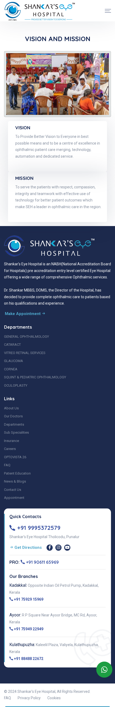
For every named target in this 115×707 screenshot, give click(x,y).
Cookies (54, 698)
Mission (24, 178)
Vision (22, 127)
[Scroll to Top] (108, 698)
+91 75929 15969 (28, 599)
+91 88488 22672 (28, 658)
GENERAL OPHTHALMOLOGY (26, 337)
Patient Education (17, 473)
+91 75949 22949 (28, 629)
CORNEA (10, 369)
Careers (10, 449)
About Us (11, 408)
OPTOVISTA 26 (15, 457)
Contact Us (12, 490)
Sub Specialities (16, 432)
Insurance (11, 441)
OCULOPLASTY (15, 385)
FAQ (7, 465)
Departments (14, 424)
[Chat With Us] (104, 670)
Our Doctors (13, 416)
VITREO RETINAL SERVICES (24, 353)
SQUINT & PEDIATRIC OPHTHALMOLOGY (35, 377)
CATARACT (12, 345)
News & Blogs (15, 481)
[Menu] (108, 11)
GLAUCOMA (13, 361)
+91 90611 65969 (42, 562)
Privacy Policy (29, 698)
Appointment (14, 498)
